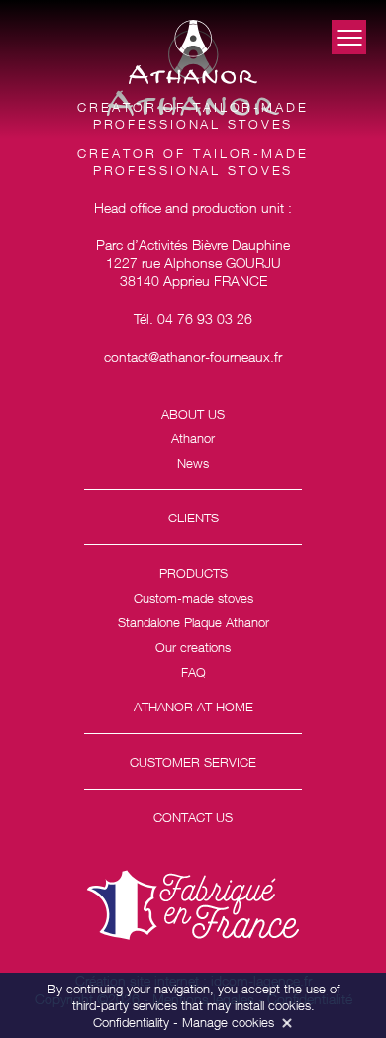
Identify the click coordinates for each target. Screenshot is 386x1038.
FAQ (193, 672)
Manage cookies (228, 1022)
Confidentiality (131, 1022)
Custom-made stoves (193, 598)
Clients (193, 517)
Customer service (193, 762)
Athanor (193, 438)
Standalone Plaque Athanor (193, 622)
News (193, 463)
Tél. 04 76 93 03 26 (193, 318)
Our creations (193, 647)
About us (193, 414)
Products (193, 573)
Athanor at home (193, 706)
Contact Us (193, 817)
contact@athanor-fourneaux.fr (193, 356)
